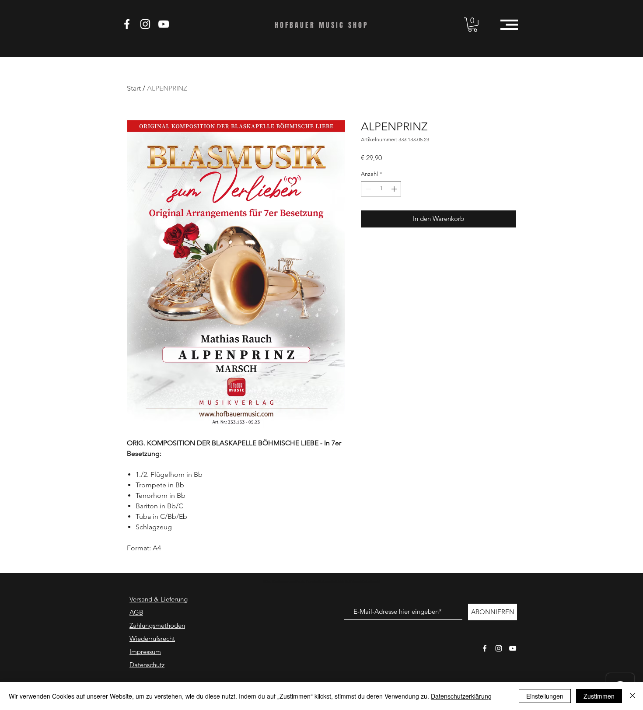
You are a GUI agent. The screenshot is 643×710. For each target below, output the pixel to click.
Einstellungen (544, 696)
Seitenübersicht (371, 582)
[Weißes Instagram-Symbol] (498, 648)
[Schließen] (632, 696)
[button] (472, 24)
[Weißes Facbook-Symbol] (484, 648)
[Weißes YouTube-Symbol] (512, 648)
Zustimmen (599, 696)
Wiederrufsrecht (152, 638)
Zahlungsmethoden (157, 625)
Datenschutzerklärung (461, 696)
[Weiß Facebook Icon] (126, 24)
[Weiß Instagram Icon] (145, 24)
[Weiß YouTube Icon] (163, 24)
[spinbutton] (381, 189)
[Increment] (395, 189)
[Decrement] (367, 189)
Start (134, 88)
